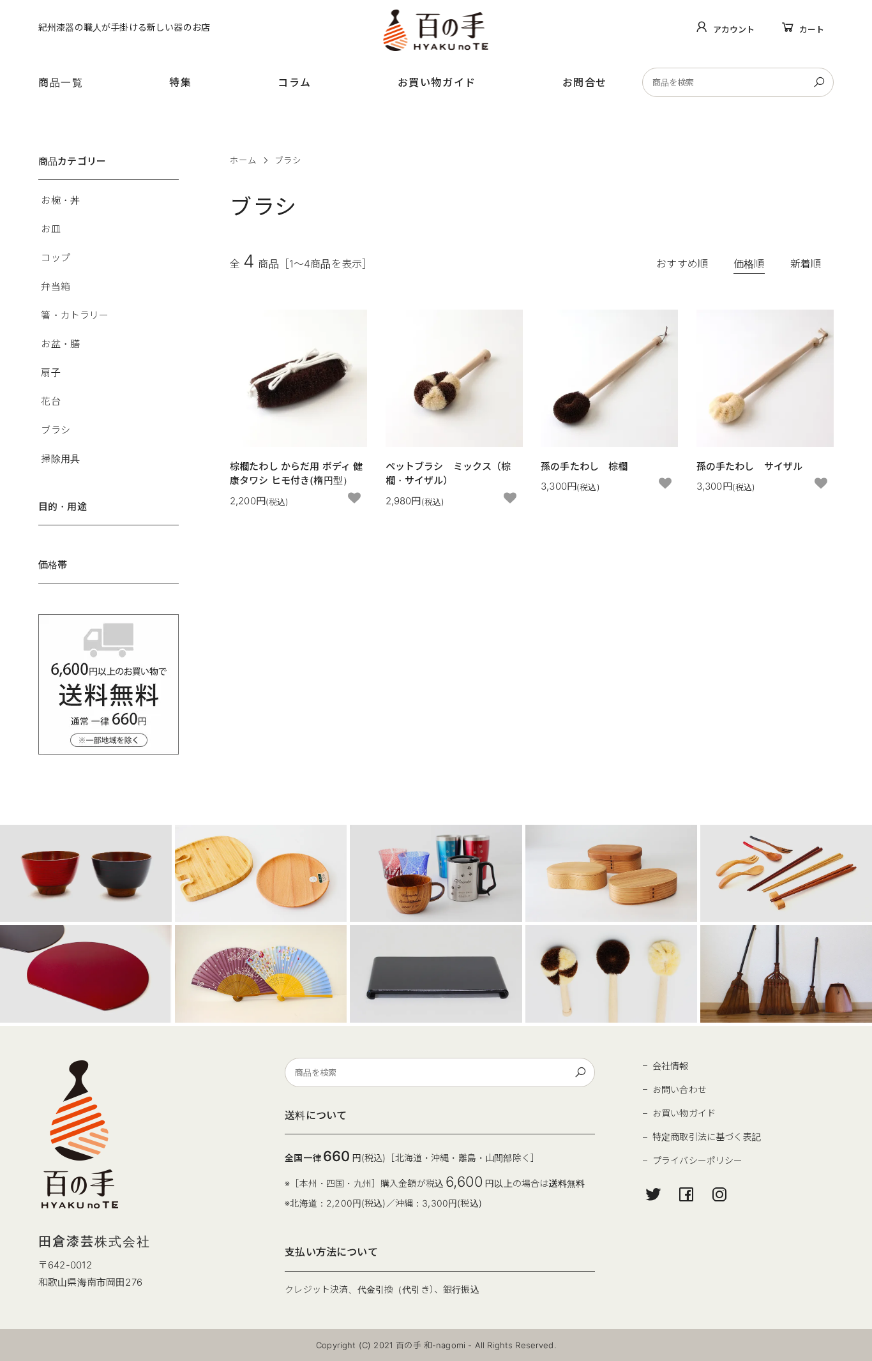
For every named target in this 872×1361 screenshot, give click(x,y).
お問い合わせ (679, 1089)
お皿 (50, 229)
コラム (295, 82)
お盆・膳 (60, 344)
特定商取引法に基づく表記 (706, 1136)
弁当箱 (55, 286)
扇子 (50, 372)
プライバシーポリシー (697, 1160)
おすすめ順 (682, 263)
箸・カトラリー (75, 315)
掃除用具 (60, 459)
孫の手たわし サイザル (749, 466)
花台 (50, 401)
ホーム (243, 160)
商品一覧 (60, 82)
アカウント (734, 29)
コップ (55, 258)
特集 (180, 82)
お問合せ (584, 82)
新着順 (805, 263)
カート (811, 29)
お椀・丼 (60, 200)
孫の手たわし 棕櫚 (584, 466)
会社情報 (670, 1065)
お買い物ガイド (437, 82)
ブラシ (287, 160)
